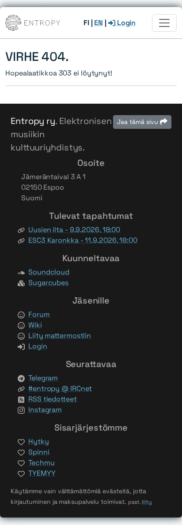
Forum (39, 314)
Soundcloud (48, 272)
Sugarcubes (48, 282)
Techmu (41, 462)
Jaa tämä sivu (138, 122)
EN (98, 22)
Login (125, 22)
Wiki (35, 325)
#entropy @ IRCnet (60, 388)
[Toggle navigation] (164, 23)
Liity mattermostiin (59, 335)
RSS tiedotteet (52, 399)
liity (147, 502)
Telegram (43, 377)
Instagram (45, 409)
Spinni (38, 452)
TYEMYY (41, 473)
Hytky (38, 441)
